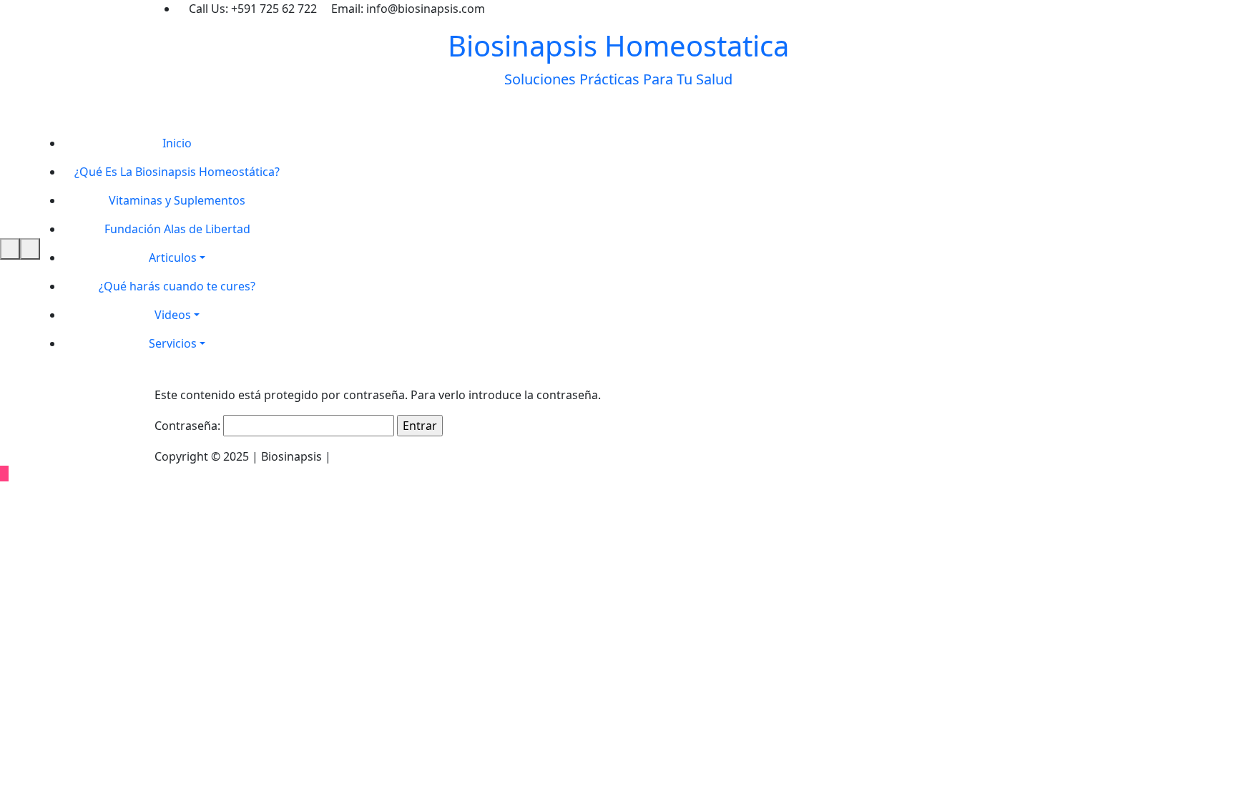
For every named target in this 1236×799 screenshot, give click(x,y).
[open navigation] (10, 249)
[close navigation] (30, 249)
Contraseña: (188, 425)
